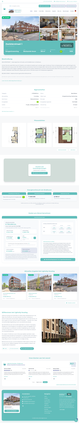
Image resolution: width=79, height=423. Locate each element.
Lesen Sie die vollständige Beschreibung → (12, 80)
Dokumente (47, 11)
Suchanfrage (47, 413)
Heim (31, 11)
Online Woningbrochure (41, 418)
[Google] (2, 1)
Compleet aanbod (71, 302)
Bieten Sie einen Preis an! (59, 6)
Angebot (54, 11)
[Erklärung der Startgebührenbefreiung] (28, 243)
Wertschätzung (72, 6)
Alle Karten (73, 149)
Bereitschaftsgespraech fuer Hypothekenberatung (59, 259)
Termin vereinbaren (45, 6)
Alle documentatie (62, 149)
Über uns (59, 11)
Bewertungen (66, 11)
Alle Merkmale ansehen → (8, 111)
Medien (35, 11)
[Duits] (75, 11)
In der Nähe (41, 11)
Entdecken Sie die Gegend (40, 173)
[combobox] (23, 6)
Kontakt (72, 11)
